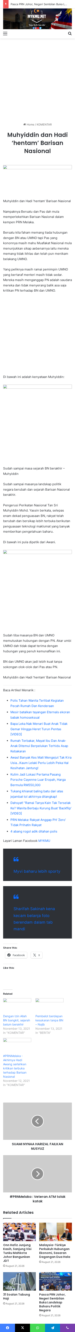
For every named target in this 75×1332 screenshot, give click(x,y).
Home (30, 124)
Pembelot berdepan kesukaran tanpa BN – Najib (49, 1020)
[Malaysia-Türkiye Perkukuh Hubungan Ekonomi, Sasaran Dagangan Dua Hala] (55, 1232)
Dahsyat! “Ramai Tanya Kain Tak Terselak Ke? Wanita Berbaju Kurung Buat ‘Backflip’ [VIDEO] (40, 808)
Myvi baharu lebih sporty (37, 871)
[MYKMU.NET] (37, 18)
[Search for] (70, 33)
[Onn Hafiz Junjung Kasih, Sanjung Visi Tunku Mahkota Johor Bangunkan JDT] (19, 1232)
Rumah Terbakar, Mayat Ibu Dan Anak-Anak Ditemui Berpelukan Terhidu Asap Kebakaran (39, 746)
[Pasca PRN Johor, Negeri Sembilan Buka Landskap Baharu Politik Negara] (55, 1281)
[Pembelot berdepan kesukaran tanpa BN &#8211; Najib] (49, 1006)
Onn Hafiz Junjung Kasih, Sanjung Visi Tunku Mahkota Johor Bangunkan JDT (17, 1253)
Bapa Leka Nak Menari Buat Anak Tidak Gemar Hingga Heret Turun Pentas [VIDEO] (39, 729)
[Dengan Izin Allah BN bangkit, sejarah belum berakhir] (17, 1006)
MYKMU (44, 841)
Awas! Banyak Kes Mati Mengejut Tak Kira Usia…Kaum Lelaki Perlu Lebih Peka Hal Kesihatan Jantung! (40, 762)
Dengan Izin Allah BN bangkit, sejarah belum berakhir (16, 1020)
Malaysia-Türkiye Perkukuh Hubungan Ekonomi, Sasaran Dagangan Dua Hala (54, 1251)
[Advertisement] (37, 79)
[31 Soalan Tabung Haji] (19, 1281)
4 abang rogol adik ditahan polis (33, 831)
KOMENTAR (44, 124)
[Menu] (5, 33)
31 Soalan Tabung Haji (16, 1296)
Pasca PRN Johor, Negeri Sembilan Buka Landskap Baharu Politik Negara (52, 1302)
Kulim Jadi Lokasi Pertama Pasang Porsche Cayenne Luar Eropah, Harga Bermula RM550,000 (38, 779)
